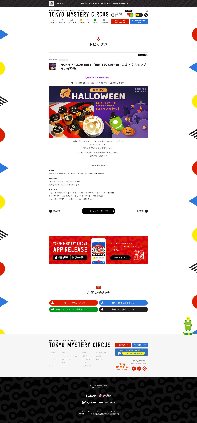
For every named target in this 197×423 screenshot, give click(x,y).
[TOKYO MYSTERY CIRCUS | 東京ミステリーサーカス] (78, 13)
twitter (139, 368)
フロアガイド (71, 22)
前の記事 (56, 211)
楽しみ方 (64, 362)
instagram (145, 368)
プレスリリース (86, 365)
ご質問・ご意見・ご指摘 (73, 303)
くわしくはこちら (120, 258)
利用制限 (84, 356)
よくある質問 (103, 22)
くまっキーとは (66, 359)
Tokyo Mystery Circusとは (69, 356)
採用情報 (98, 356)
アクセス (81, 22)
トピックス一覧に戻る (98, 211)
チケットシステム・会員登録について (73, 309)
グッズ (95, 22)
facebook (134, 368)
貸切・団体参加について (123, 303)
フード (88, 22)
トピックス (53, 22)
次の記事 (140, 211)
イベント (62, 22)
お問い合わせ (100, 359)
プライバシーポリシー (102, 352)
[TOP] (188, 326)
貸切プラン (85, 362)
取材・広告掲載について (123, 309)
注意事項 (84, 352)
